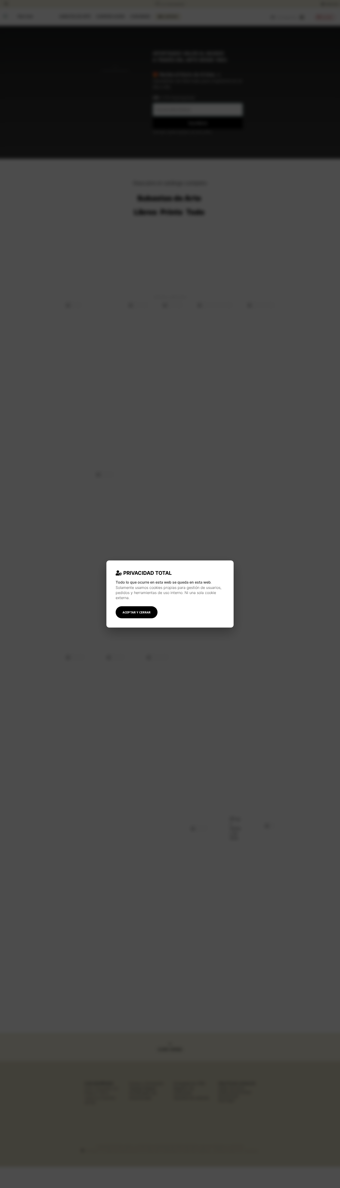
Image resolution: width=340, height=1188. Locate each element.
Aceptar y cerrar (137, 612)
